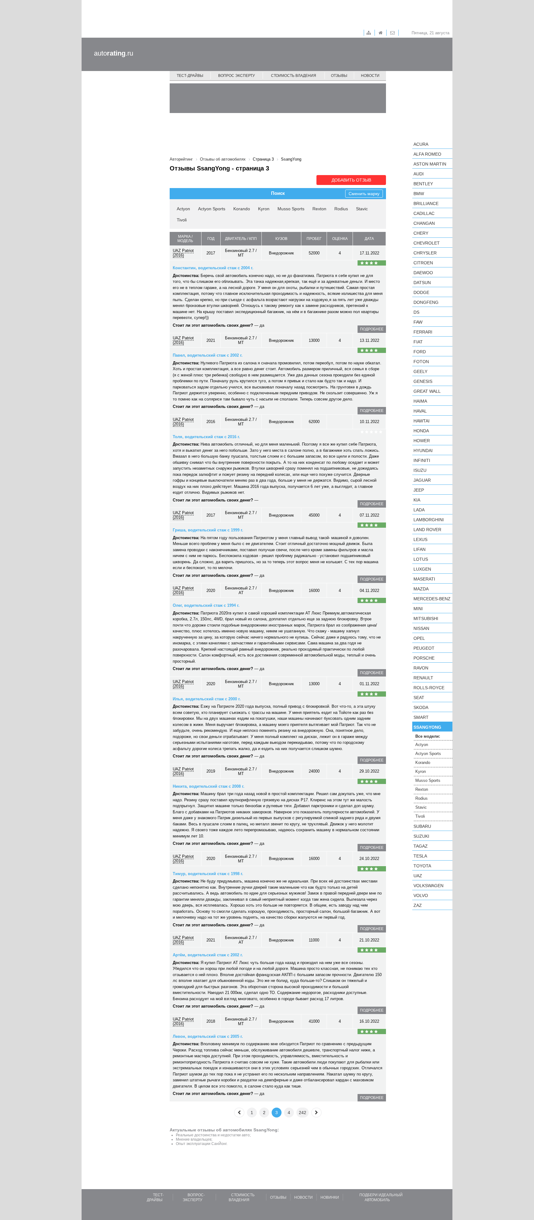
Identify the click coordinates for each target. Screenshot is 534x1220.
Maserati (424, 578)
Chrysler (425, 252)
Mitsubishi (425, 618)
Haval (420, 411)
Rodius (341, 208)
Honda (421, 430)
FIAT (418, 341)
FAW (417, 322)
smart (421, 717)
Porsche (423, 658)
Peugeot (423, 648)
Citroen (423, 262)
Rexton (319, 208)
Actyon (183, 208)
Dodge (421, 292)
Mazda (421, 588)
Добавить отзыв (351, 180)
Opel (419, 638)
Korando (241, 208)
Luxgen (422, 569)
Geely (420, 371)
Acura (420, 144)
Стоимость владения (293, 75)
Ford (419, 351)
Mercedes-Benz (432, 598)
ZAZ (417, 905)
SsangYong (427, 727)
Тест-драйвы (190, 75)
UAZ (417, 875)
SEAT (418, 697)
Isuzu (419, 470)
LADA (419, 509)
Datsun (422, 282)
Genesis (422, 381)
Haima (420, 401)
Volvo (420, 895)
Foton (421, 361)
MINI (418, 608)
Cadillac (423, 213)
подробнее (372, 329)
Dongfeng (426, 302)
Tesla (420, 855)
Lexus (420, 539)
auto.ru (113, 53)
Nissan (421, 628)
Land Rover (427, 529)
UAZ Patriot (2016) (183, 253)
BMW (418, 193)
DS (416, 312)
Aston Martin (429, 163)
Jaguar (422, 480)
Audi (418, 173)
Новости (370, 75)
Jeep (418, 490)
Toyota (422, 865)
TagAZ (420, 846)
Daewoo (423, 272)
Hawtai (421, 420)
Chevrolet (426, 243)
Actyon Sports (211, 208)
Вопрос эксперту (236, 75)
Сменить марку (364, 193)
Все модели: (427, 736)
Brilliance (426, 203)
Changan (424, 223)
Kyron (263, 208)
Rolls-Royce (428, 687)
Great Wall (427, 391)
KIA (416, 499)
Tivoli (182, 219)
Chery (420, 233)
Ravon (420, 667)
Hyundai (423, 450)
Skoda (420, 707)
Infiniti (421, 460)
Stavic (362, 208)
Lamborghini (428, 519)
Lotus (420, 559)
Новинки (329, 1197)
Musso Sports (291, 208)
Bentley (423, 183)
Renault (423, 677)
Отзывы (339, 75)
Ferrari (422, 331)
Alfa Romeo (427, 154)
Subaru (422, 826)
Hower (421, 440)
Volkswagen (428, 885)
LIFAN (419, 549)
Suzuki (421, 836)
